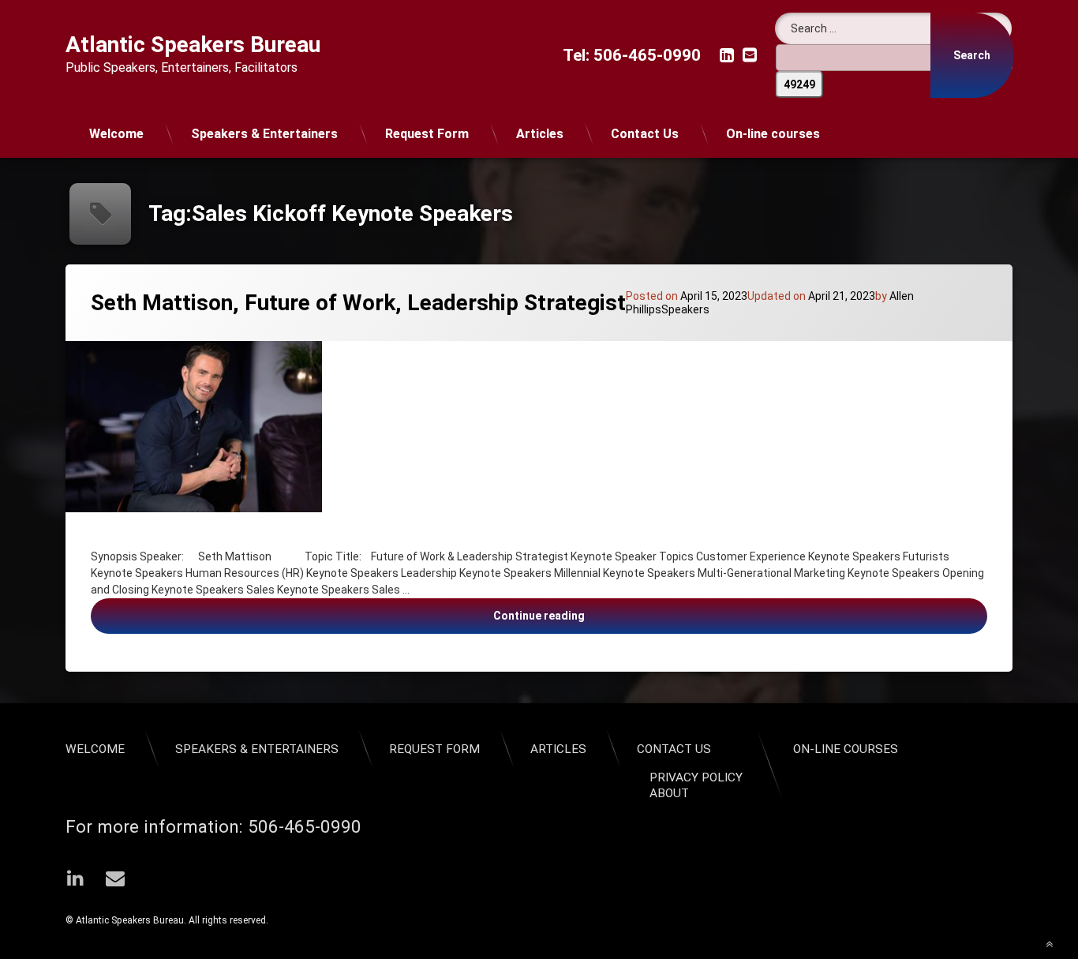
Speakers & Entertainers (264, 133)
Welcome (116, 133)
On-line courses (773, 133)
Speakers (685, 309)
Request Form (427, 133)
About (669, 793)
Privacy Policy (696, 777)
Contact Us (645, 133)
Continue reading (679, 615)
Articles (539, 133)
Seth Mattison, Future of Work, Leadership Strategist (358, 303)
